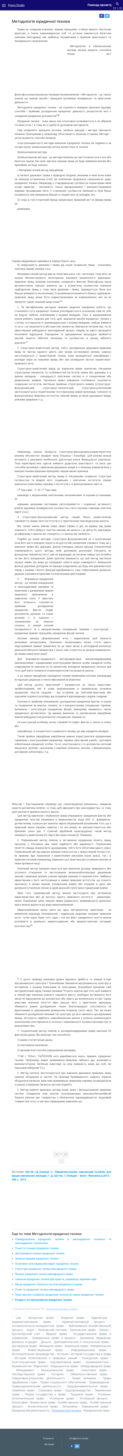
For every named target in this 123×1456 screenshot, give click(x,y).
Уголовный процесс (94, 1398)
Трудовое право (81, 1394)
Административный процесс (83, 1321)
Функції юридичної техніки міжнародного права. (44, 1274)
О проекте (48, 1438)
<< (114, 7)
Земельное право (76, 1346)
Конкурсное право (95, 1358)
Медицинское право (64, 1366)
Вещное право (56, 1334)
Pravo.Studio (16, 5)
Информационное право (89, 1350)
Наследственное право (28, 1374)
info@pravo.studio (78, 1438)
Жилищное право (50, 1346)
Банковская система (52, 1330)
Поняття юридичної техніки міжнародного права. (44, 1289)
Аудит (31, 1330)
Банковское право (83, 1330)
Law (18, 1317)
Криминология (21, 1366)
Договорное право (24, 1346)
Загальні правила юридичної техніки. (37, 1258)
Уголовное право (62, 1398)
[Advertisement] (39, 68)
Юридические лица (96, 1410)
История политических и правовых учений (46, 1358)
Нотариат (57, 1374)
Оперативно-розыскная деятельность (38, 1378)
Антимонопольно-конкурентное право (38, 1326)
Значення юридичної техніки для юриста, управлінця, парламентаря (55, 1279)
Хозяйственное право (72, 1402)
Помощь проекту (100, 5)
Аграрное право (72, 1317)
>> (120, 7)
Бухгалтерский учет (26, 1334)
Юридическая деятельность (30, 1410)
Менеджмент (25, 1370)
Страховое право (50, 1390)
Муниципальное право (57, 1370)
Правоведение (99, 1382)
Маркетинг (41, 1366)
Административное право (31, 1321)
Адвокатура (99, 1317)
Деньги (46, 1342)
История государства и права (91, 1354)
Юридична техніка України (61, 1308)
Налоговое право (94, 1370)
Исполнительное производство (33, 1354)
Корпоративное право (65, 1362)
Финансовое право (43, 1402)
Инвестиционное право (45, 1350)
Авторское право (41, 1317)
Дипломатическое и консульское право (81, 1342)
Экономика (69, 1406)
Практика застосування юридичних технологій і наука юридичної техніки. (59, 1294)
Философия (19, 1402)
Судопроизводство (78, 1390)
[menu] (4, 5)
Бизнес (104, 1330)
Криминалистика (97, 1362)
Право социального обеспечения (63, 1382)
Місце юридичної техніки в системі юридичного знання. (49, 1284)
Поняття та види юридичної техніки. (37, 1248)
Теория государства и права (45, 1394)
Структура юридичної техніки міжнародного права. (46, 1268)
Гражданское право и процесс (54, 1338)
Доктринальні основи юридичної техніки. (40, 1253)
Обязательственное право (89, 1374)
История (62, 1354)
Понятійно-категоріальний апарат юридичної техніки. (47, 1263)
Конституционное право (29, 1362)
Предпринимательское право (87, 1386)
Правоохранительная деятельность (36, 1386)
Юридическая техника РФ (28, 1308)
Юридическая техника (66, 1410)
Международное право (95, 1366)
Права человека (84, 1378)
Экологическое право (43, 1406)
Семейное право (23, 1390)
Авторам (49, 1444)
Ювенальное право (95, 1406)
